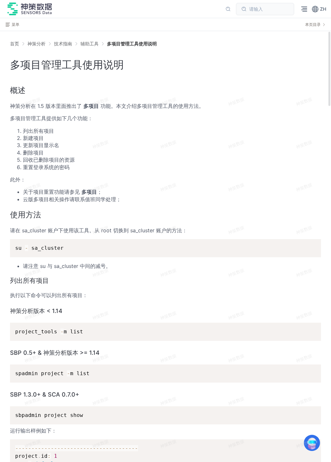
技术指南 (63, 43)
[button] (319, 9)
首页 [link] (14, 43)
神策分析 (36, 43)
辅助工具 (89, 43)
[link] (36, 43)
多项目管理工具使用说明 (132, 43)
